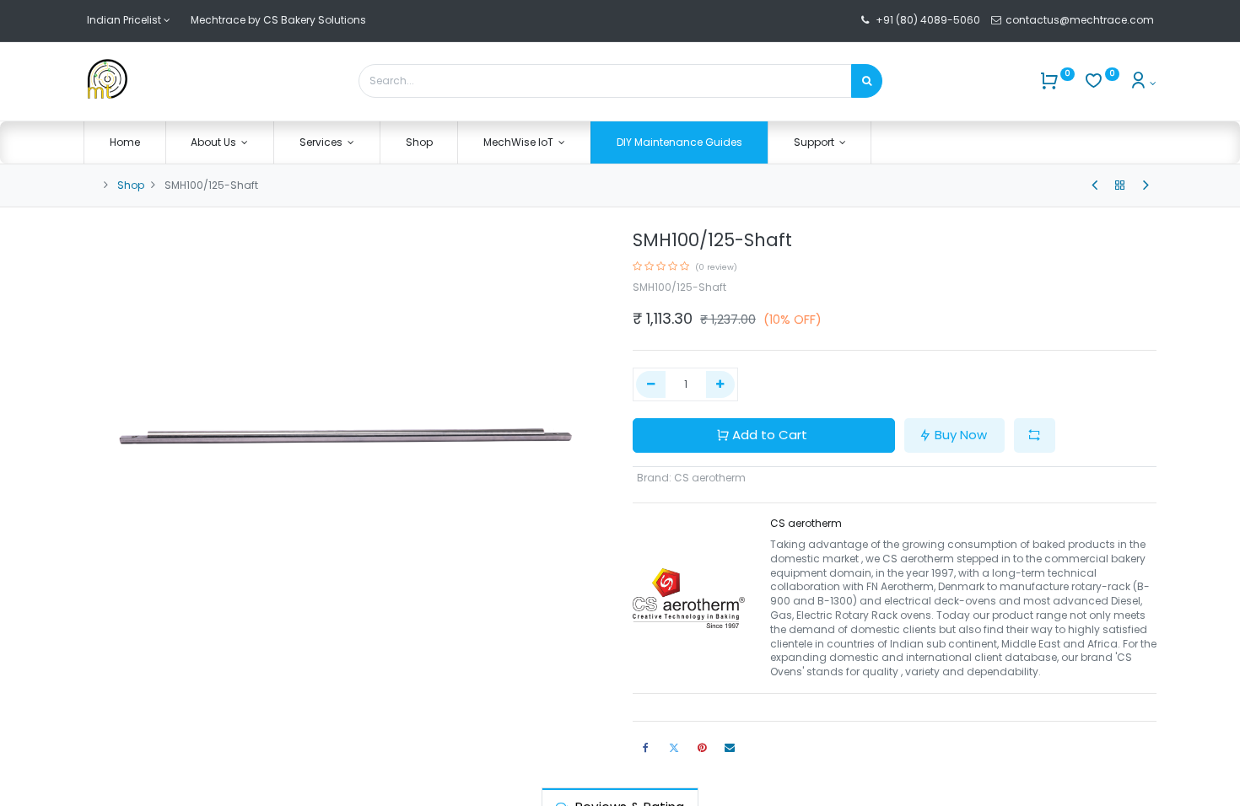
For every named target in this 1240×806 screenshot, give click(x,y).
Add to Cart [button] (770, 434)
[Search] (866, 81)
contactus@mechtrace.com (1080, 20)
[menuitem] (124, 142)
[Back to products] (1120, 185)
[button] (1034, 435)
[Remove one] (651, 385)
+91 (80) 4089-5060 (928, 20)
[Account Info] (1142, 83)
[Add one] (721, 385)
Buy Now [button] (960, 434)
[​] (1094, 185)
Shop (130, 185)
